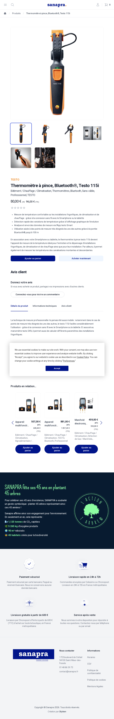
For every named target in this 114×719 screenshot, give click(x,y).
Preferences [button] (69, 361)
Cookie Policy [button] (83, 357)
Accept (57, 368)
